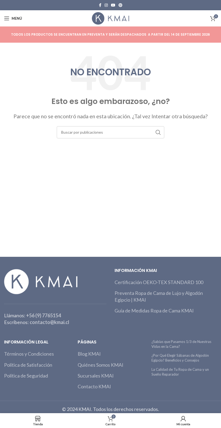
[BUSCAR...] (158, 132)
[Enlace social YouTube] (113, 5)
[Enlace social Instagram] (106, 5)
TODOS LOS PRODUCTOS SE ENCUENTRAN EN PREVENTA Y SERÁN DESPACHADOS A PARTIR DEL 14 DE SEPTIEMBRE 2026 (110, 34)
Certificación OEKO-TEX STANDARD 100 (159, 282)
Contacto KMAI (94, 386)
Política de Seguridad (26, 376)
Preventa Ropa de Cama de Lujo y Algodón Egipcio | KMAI (159, 296)
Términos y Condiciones (29, 354)
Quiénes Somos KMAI (100, 365)
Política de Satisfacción (28, 365)
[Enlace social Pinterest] (120, 5)
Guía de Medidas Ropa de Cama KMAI (154, 311)
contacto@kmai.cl (49, 322)
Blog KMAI (89, 354)
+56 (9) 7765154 (43, 315)
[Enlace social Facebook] (100, 5)
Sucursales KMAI (96, 376)
